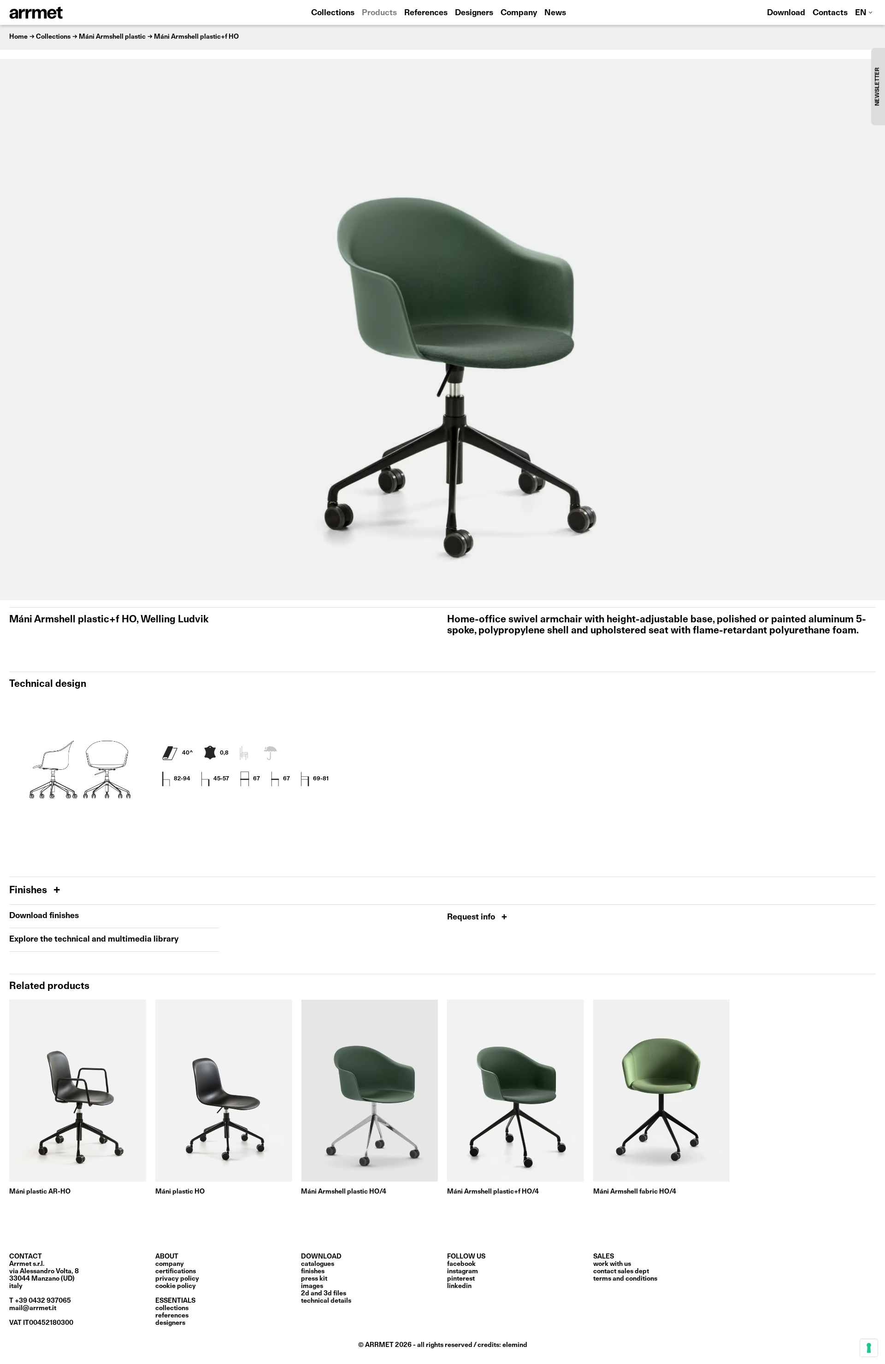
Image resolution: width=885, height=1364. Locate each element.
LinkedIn (459, 1286)
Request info (472, 917)
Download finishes (44, 916)
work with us (612, 1264)
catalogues (317, 1264)
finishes (312, 1271)
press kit (314, 1279)
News (555, 13)
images (312, 1286)
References (426, 13)
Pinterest (461, 1279)
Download (786, 13)
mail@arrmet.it (32, 1308)
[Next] (873, 329)
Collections (332, 13)
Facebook (461, 1264)
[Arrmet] (61, 12)
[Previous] (11, 329)
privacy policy (177, 1279)
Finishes (29, 891)
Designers (474, 13)
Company (519, 13)
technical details (326, 1301)
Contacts (830, 13)
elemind (514, 1345)
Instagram (462, 1271)
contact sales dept (621, 1271)
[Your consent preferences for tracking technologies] (869, 1348)
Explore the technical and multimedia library (93, 939)
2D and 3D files (323, 1293)
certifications (175, 1271)
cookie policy (175, 1286)
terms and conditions (625, 1279)
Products (379, 13)
